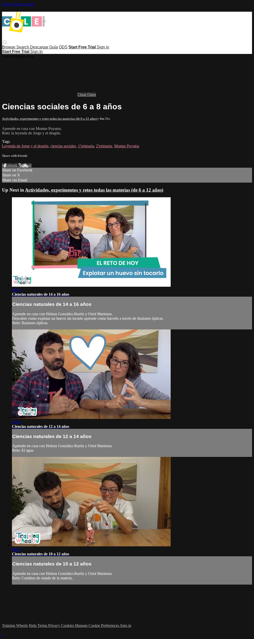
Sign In (36, 51)
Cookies (68, 625)
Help (33, 625)
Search (23, 47)
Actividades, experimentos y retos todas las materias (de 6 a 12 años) (50, 118)
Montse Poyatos (126, 146)
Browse (9, 47)
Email (27, 165)
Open (91, 94)
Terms (42, 625)
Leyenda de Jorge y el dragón (25, 146)
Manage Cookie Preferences (97, 625)
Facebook (10, 165)
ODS (63, 47)
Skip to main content (18, 4)
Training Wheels (15, 625)
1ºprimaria (86, 146)
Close (82, 94)
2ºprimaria (104, 146)
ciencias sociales (63, 146)
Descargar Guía (44, 47)
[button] (4, 42)
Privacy (54, 625)
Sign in (103, 47)
